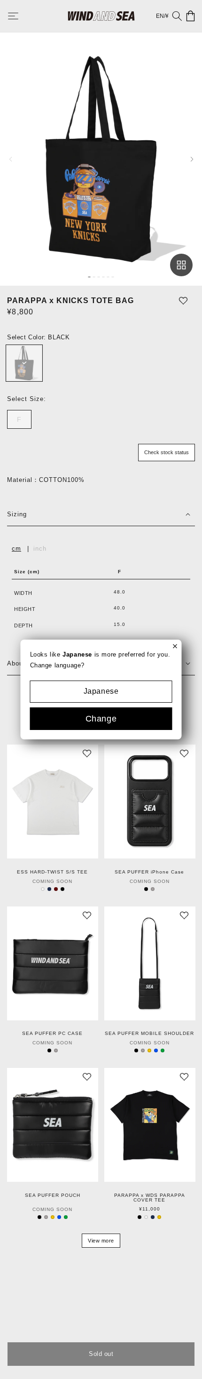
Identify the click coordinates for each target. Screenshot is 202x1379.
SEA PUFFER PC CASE (52, 1033)
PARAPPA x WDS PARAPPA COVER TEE (149, 1198)
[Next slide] (191, 159)
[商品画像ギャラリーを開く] (181, 265)
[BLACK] (24, 363)
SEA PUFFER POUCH (52, 1195)
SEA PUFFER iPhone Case (149, 872)
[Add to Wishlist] (183, 300)
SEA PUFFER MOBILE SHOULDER (149, 1033)
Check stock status (166, 452)
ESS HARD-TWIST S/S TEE (52, 872)
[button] (19, 16)
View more (101, 1240)
